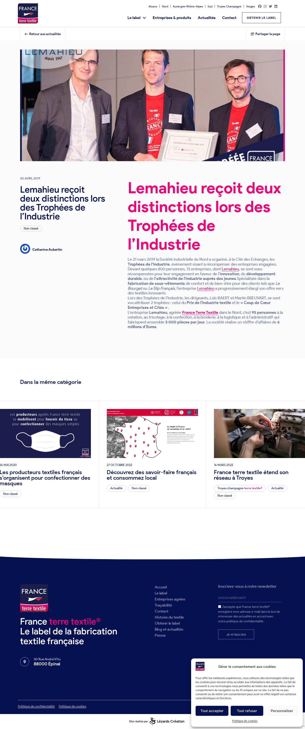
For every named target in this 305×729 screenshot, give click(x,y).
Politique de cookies (244, 721)
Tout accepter (212, 711)
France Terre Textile (200, 312)
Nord (165, 6)
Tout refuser (247, 711)
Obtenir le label (167, 623)
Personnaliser (282, 711)
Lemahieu (230, 269)
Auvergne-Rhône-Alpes (188, 6)
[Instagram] (265, 6)
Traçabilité (163, 605)
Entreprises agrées (170, 599)
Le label (133, 17)
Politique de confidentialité (36, 706)
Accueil (161, 587)
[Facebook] (260, 6)
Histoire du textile (169, 617)
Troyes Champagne (229, 6)
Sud (210, 6)
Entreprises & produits (172, 17)
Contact (229, 17)
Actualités (206, 17)
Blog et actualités (169, 629)
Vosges (250, 6)
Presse (160, 635)
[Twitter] (270, 6)
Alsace (152, 6)
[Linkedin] (276, 6)
